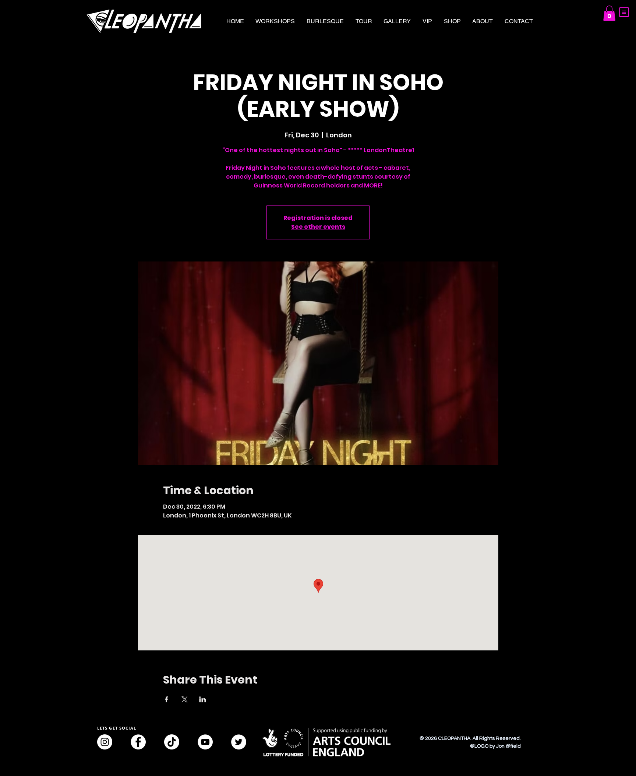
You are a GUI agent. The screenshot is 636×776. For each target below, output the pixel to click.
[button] (624, 12)
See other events (318, 226)
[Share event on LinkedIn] (202, 699)
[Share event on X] (184, 699)
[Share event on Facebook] (166, 699)
